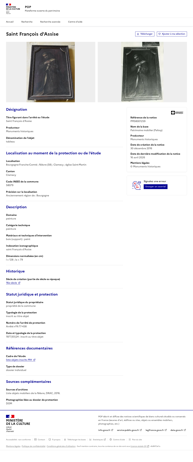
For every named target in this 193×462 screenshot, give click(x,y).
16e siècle (11, 283)
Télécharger (146, 33)
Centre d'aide (75, 21)
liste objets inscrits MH (19, 360)
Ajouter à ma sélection (173, 33)
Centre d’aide (119, 439)
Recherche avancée (50, 21)
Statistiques (98, 439)
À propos (56, 439)
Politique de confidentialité (33, 446)
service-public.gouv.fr (128, 430)
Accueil (10, 21)
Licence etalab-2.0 (138, 446)
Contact (41, 439)
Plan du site (137, 439)
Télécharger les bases (76, 439)
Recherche (26, 21)
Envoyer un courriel (156, 186)
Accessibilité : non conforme (18, 439)
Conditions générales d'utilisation (61, 446)
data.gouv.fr (177, 430)
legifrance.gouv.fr (155, 430)
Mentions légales (13, 446)
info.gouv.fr (104, 430)
